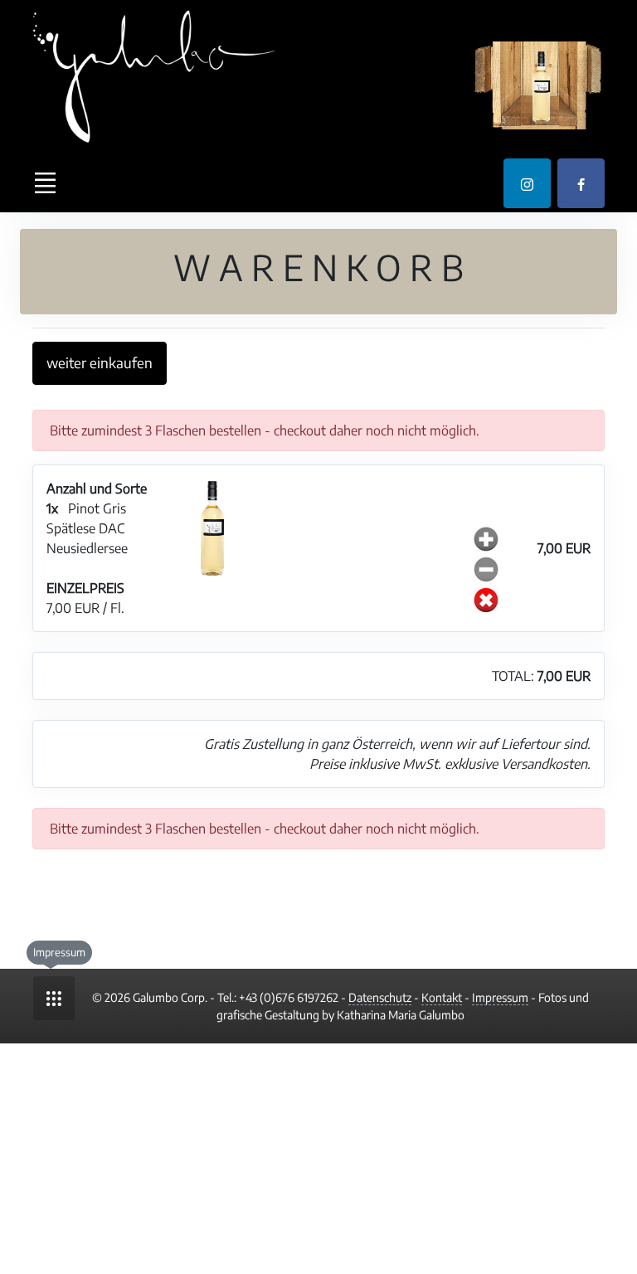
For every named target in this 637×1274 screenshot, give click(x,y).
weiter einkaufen (99, 362)
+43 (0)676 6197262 (288, 997)
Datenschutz (379, 997)
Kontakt (441, 997)
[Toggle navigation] (45, 183)
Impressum (500, 997)
